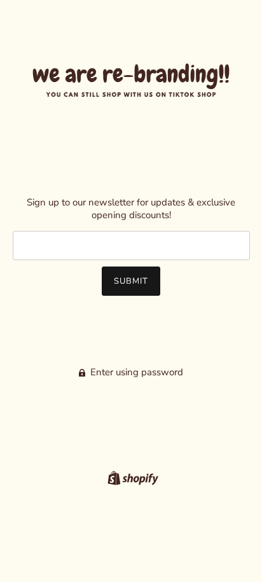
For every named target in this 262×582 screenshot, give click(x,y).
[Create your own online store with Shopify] (131, 477)
